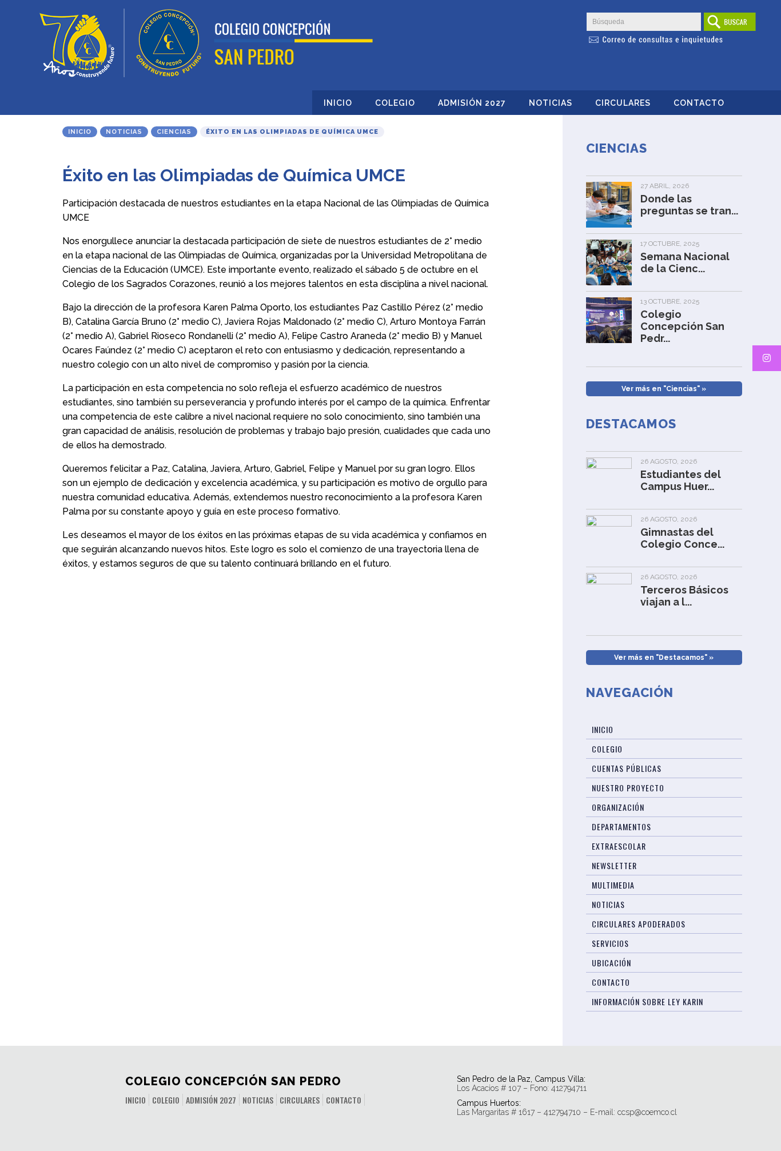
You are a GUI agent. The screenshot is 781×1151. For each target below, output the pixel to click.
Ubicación (611, 963)
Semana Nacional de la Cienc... (685, 262)
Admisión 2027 (472, 102)
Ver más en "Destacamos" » (664, 658)
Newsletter (614, 865)
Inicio (338, 102)
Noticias (550, 102)
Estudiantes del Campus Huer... (680, 480)
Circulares (623, 102)
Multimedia (613, 885)
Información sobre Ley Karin (647, 1001)
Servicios (610, 943)
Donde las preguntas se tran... (689, 205)
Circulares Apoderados (639, 924)
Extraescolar (619, 846)
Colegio (395, 102)
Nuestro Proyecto (628, 788)
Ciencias (174, 132)
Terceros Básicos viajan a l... (684, 596)
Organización (618, 807)
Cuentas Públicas (627, 768)
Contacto (699, 102)
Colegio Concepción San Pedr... (682, 326)
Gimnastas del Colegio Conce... (682, 538)
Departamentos (621, 827)
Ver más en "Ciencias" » (663, 389)
